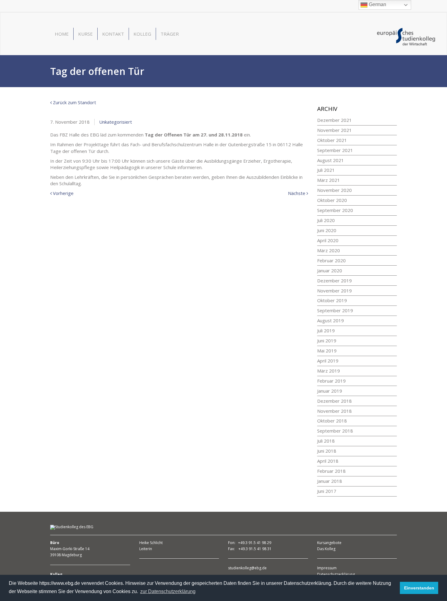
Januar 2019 (329, 391)
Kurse (85, 34)
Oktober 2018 (332, 421)
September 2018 (335, 431)
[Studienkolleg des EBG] (406, 36)
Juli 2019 (326, 330)
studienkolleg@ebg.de (247, 568)
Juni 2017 (326, 491)
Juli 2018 (326, 441)
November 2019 (334, 291)
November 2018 (334, 411)
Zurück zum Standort (74, 102)
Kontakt (113, 34)
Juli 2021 (326, 170)
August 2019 (330, 320)
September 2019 (335, 310)
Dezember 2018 (334, 401)
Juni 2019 (326, 341)
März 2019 (328, 371)
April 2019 (327, 361)
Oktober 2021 (332, 140)
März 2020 (328, 250)
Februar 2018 (331, 471)
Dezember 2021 (334, 120)
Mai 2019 (327, 351)
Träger (170, 34)
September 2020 (335, 210)
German (377, 4)
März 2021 (328, 180)
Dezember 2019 (334, 281)
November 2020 (334, 190)
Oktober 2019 (332, 300)
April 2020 (327, 240)
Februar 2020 (331, 260)
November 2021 (334, 130)
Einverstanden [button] (419, 587)
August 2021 (330, 160)
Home (62, 34)
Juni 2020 (326, 230)
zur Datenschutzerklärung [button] (168, 591)
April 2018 (327, 461)
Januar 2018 (329, 481)
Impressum (327, 568)
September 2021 (335, 150)
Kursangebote (329, 542)
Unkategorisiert (115, 122)
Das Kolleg (326, 548)
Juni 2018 (326, 451)
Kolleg (142, 34)
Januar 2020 (329, 270)
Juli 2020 (326, 220)
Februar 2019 (331, 381)
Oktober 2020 (332, 200)
